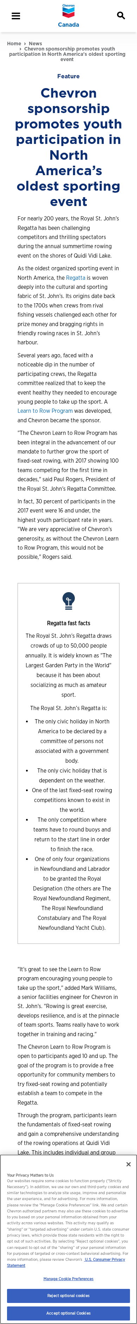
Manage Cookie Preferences (69, 1278)
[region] (68, 1239)
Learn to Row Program (45, 411)
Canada (68, 25)
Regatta (75, 277)
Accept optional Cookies (68, 1313)
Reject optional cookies (68, 1295)
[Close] (128, 1164)
